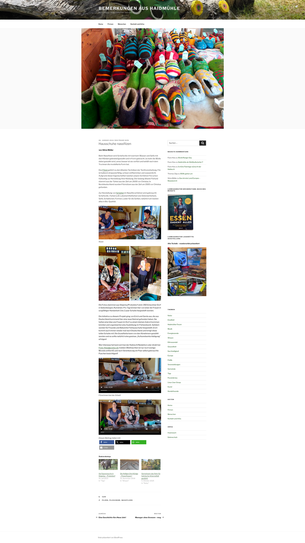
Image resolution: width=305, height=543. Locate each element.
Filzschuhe (114, 500)
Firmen (110, 24)
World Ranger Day (185, 158)
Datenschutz (172, 437)
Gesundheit (172, 347)
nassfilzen (127, 500)
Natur (170, 315)
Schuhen (120, 193)
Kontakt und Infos (137, 24)
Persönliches (172, 378)
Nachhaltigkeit (173, 351)
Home (100, 24)
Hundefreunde (173, 391)
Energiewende (173, 333)
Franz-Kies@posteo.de (109, 348)
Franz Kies (123, 140)
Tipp (104, 497)
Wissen (170, 338)
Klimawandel (173, 342)
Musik (170, 329)
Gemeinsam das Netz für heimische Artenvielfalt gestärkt (150, 476)
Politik (170, 360)
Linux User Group (174, 382)
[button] (106, 442)
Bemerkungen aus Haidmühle (139, 8)
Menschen (122, 24)
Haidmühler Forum (175, 324)
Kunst (170, 387)
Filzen (105, 170)
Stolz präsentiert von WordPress (110, 537)
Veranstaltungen (174, 364)
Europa (170, 356)
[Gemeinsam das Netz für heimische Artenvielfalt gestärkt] (150, 464)
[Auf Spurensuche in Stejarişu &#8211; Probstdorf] (108, 464)
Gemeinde (171, 369)
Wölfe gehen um (186, 174)
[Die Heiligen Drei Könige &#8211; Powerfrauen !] (129, 464)
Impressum (172, 433)
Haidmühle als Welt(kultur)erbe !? (190, 162)
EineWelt (171, 320)
